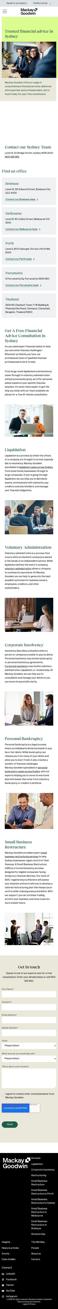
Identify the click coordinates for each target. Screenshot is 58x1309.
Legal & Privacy (29, 1304)
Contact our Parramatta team (22, 285)
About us (36, 1254)
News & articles (10, 1248)
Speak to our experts (17, 3)
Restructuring (38, 1175)
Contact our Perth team (18, 259)
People (35, 1248)
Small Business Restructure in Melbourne (39, 1212)
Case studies (8, 1259)
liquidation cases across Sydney (36, 467)
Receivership (38, 1234)
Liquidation (37, 1164)
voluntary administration (18, 569)
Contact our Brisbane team (20, 199)
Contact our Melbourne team (21, 229)
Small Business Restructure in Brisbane (39, 1225)
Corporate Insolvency (43, 1170)
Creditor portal (40, 3)
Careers (35, 1259)
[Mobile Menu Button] (5, 11)
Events (5, 1254)
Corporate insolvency (16, 666)
